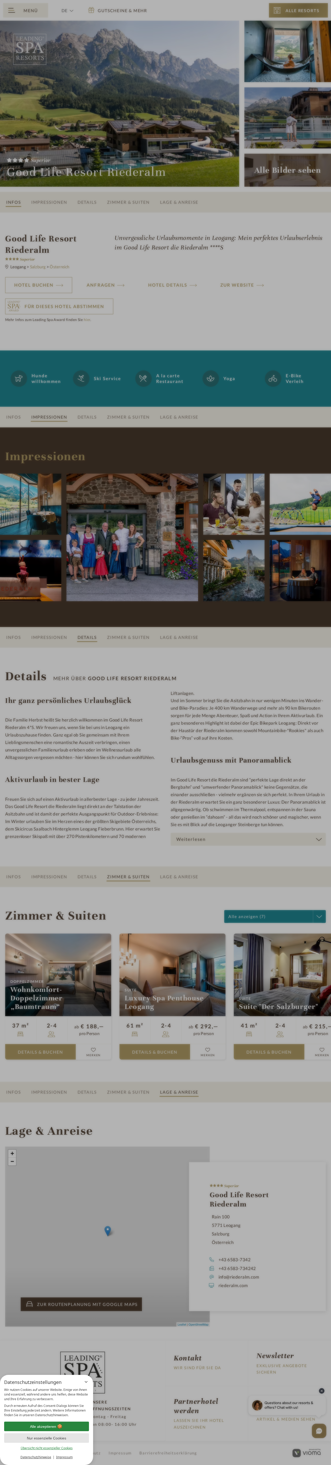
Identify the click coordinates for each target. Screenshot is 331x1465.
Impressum (64, 1457)
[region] (46, 1402)
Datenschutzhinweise (35, 1457)
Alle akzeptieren (43, 1426)
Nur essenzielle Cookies (46, 1438)
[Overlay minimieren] (86, 1382)
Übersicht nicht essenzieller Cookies (47, 1448)
